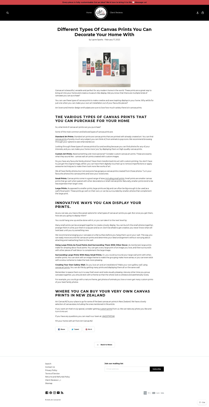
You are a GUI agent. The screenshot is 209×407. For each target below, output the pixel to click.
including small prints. (115, 178)
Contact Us (50, 367)
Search (48, 364)
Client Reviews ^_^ (53, 380)
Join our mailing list (113, 364)
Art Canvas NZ (56, 400)
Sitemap (48, 383)
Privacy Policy (51, 370)
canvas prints (61, 139)
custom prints (106, 309)
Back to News (106, 345)
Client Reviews (116, 13)
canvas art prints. (62, 267)
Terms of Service (52, 374)
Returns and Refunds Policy (57, 377)
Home (89, 13)
